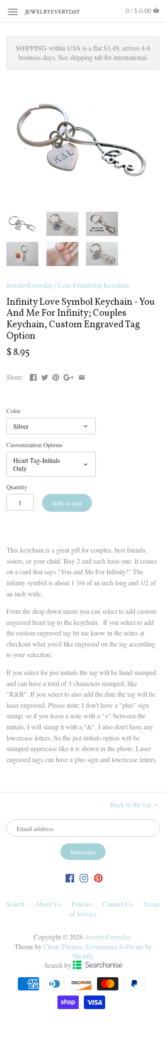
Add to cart (67, 503)
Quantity (16, 487)
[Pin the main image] (55, 376)
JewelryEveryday (46, 12)
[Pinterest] (98, 877)
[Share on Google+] (68, 376)
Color (13, 410)
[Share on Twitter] (44, 376)
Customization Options (34, 444)
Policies (82, 903)
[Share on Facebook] (33, 376)
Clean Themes (62, 946)
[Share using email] (81, 376)
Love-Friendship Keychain (93, 285)
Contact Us (118, 903)
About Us (48, 903)
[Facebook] (70, 877)
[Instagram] (84, 877)
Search (15, 903)
